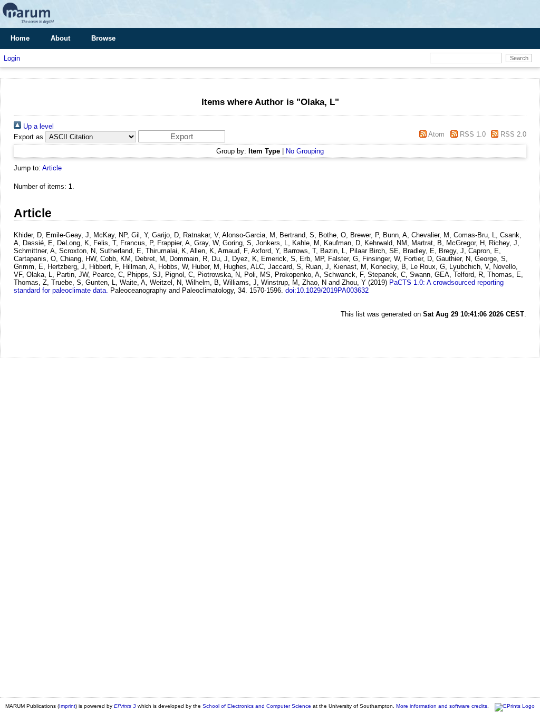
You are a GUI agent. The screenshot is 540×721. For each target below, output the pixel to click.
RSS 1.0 (471, 134)
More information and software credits (441, 706)
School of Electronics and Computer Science (256, 706)
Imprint (67, 706)
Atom (436, 134)
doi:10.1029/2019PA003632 (327, 290)
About (60, 38)
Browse (103, 38)
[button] (181, 136)
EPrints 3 (125, 706)
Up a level (37, 126)
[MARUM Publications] (28, 24)
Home (20, 38)
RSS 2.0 (512, 134)
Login (12, 58)
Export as (28, 137)
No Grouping (305, 151)
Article (52, 168)
